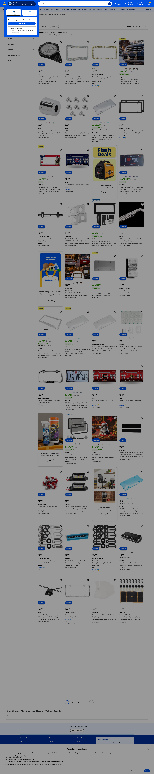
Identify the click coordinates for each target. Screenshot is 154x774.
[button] (129, 3)
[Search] (109, 3)
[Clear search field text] (105, 3)
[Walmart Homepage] (4, 3)
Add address (21, 23)
